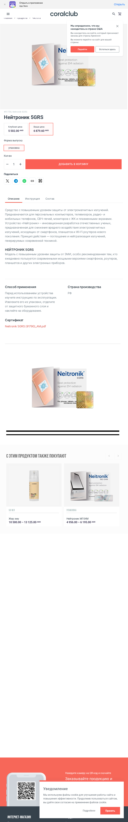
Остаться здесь (107, 49)
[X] (7, 181)
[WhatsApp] (24, 181)
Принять (110, 810)
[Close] (5, 4)
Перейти (82, 49)
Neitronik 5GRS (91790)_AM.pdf (25, 326)
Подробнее (89, 810)
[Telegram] (16, 181)
